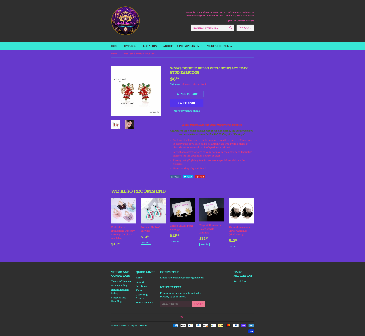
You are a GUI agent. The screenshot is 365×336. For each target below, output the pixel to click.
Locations (150, 46)
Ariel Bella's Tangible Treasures (132, 325)
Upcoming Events (189, 46)
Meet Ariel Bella (219, 46)
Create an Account (245, 21)
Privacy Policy (119, 285)
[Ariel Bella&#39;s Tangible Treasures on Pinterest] (181, 317)
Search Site (240, 281)
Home (115, 46)
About (168, 46)
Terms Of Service (121, 281)
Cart (247, 27)
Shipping (175, 84)
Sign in (229, 21)
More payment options (187, 111)
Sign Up (198, 303)
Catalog (130, 46)
